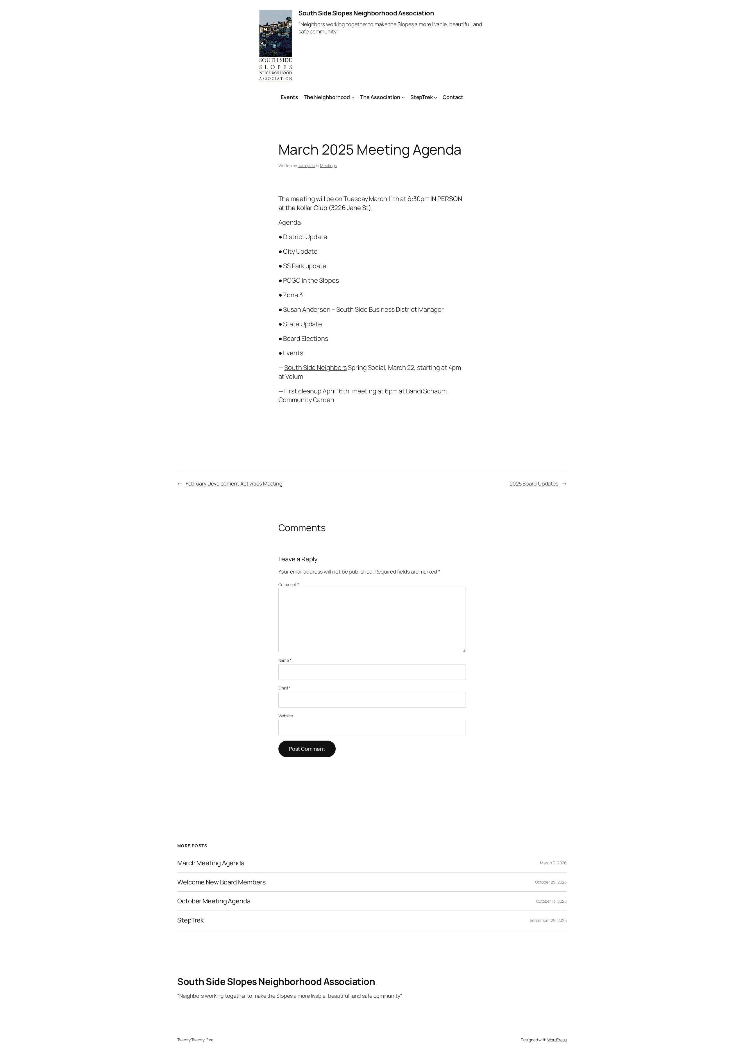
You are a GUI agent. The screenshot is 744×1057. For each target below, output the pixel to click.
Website (285, 716)
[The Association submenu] (403, 97)
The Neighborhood (327, 97)
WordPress (557, 1039)
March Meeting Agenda (210, 863)
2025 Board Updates (534, 483)
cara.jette (306, 165)
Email (284, 688)
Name (284, 660)
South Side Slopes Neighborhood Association (366, 13)
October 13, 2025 (551, 901)
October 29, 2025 (551, 882)
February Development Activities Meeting (234, 483)
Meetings (328, 165)
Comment (288, 584)
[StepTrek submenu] (435, 97)
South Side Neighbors (315, 367)
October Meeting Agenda (214, 901)
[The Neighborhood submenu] (353, 97)
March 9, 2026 (553, 863)
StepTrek (421, 97)
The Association (380, 97)
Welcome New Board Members (221, 882)
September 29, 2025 (548, 920)
